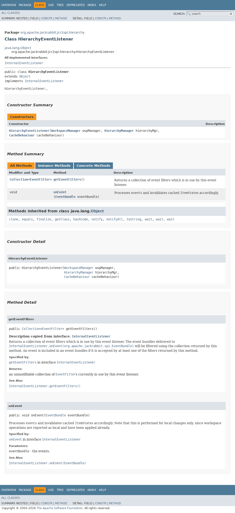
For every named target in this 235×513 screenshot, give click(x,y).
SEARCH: (179, 13)
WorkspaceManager (66, 131)
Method (61, 18)
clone (13, 219)
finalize (43, 219)
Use (51, 5)
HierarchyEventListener (29, 131)
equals (27, 219)
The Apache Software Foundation (60, 508)
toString (133, 219)
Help (102, 5)
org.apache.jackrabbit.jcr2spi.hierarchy (52, 32)
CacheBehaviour (22, 135)
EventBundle (65, 197)
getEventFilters (67, 179)
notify (97, 219)
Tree (60, 5)
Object (24, 76)
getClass (62, 219)
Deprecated (76, 5)
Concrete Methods (93, 165)
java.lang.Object (18, 48)
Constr (46, 18)
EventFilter (40, 179)
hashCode (80, 219)
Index (91, 5)
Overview (8, 5)
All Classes (10, 12)
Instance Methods (54, 165)
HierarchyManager (119, 131)
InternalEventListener (24, 63)
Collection (19, 179)
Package (25, 5)
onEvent (59, 192)
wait (148, 219)
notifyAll (114, 219)
